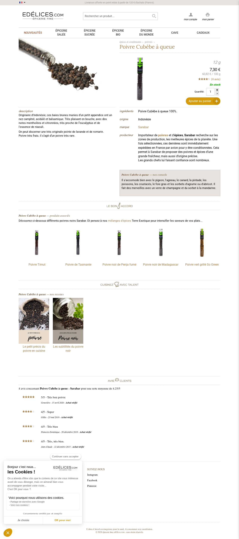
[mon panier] (208, 15)
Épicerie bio (118, 32)
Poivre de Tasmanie (78, 264)
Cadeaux (203, 32)
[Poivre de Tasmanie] (78, 257)
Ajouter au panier (200, 101)
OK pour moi (63, 520)
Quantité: (199, 91)
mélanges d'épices (119, 220)
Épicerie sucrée (90, 32)
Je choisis (23, 520)
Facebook (92, 480)
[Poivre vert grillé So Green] (202, 257)
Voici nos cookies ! (19, 505)
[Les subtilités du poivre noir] (68, 321)
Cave (174, 32)
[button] (7, 532)
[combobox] (120, 16)
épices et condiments (130, 42)
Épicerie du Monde (146, 32)
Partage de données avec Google (27, 501)
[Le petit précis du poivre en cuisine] (34, 321)
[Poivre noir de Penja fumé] (119, 257)
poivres (148, 42)
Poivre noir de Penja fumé (119, 264)
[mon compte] (190, 14)
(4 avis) (215, 79)
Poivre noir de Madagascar (160, 264)
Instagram (92, 474)
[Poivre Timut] (37, 257)
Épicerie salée (61, 32)
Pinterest (91, 486)
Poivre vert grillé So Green (202, 264)
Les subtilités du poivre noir (68, 348)
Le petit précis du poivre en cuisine (34, 348)
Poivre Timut (37, 264)
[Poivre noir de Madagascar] (161, 257)
